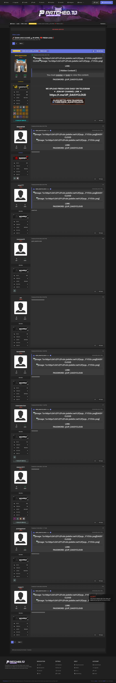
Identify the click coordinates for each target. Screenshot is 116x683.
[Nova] (24, 117)
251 (27, 163)
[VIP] (14, 519)
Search (42, 2)
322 (27, 503)
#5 (103, 297)
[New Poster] (21, 107)
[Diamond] (24, 110)
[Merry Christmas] (14, 113)
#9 (103, 528)
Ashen (95, 681)
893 (27, 91)
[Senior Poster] (21, 117)
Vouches (52, 2)
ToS (39, 673)
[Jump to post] (50, 130)
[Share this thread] (93, 51)
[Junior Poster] (24, 107)
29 (27, 506)
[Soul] (14, 110)
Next (21, 43)
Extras (81, 2)
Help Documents (79, 664)
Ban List (59, 667)
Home (6, 2)
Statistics (59, 664)
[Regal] (17, 117)
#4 (103, 238)
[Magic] (17, 107)
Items (95, 673)
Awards (61, 2)
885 (27, 94)
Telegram (71, 2)
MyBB (104, 681)
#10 (103, 586)
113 (27, 441)
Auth (34, 2)
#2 (103, 126)
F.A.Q (76, 670)
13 (27, 623)
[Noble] (14, 107)
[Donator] (27, 107)
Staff (39, 664)
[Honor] (27, 117)
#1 (103, 54)
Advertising (78, 673)
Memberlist (41, 667)
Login (96, 2)
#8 (103, 466)
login (68, 75)
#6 (103, 351)
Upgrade (16, 2)
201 (27, 275)
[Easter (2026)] (21, 519)
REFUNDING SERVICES (58, 29)
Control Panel (97, 664)
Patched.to (102, 23)
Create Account (107, 2)
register (59, 75)
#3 (103, 184)
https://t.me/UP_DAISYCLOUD (68, 94)
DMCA (77, 667)
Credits (25, 2)
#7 (103, 405)
